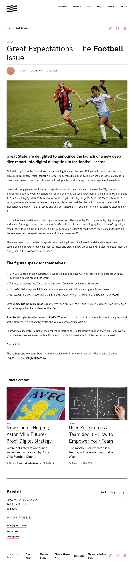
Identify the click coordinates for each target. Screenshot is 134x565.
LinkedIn (124, 28)
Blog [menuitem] (99, 6)
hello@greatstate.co (33, 358)
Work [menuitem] (89, 6)
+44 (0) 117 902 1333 (19, 517)
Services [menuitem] (77, 6)
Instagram (117, 555)
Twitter (110, 28)
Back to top (108, 492)
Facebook (117, 28)
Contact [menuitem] (123, 6)
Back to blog (22, 28)
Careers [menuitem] (110, 6)
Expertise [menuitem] (62, 6)
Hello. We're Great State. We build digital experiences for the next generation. (12, 8)
